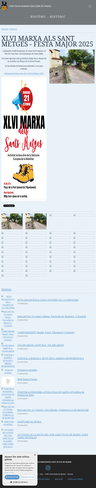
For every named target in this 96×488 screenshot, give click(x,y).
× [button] (35, 455)
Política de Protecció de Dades (37, 479)
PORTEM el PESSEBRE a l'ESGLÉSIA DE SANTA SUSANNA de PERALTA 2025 (50, 393)
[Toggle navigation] (90, 6)
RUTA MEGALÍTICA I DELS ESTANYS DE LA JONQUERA (48, 299)
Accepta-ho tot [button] (12, 477)
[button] (20, 482)
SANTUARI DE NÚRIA (29, 421)
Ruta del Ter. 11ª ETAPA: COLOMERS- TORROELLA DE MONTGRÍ (53, 410)
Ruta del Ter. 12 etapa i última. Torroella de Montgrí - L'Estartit (51, 316)
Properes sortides (27, 370)
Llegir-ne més (9, 473)
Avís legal (59, 479)
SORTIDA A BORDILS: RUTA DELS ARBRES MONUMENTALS (50, 358)
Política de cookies (75, 479)
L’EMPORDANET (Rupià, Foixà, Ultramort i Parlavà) (45, 332)
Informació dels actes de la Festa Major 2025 (24, 73)
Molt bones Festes (27, 379)
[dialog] (19, 469)
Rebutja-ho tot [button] (28, 477)
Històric (5, 29)
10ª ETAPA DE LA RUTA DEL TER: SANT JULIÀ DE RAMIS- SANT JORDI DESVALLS (52, 436)
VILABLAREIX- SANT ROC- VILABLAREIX (40, 345)
